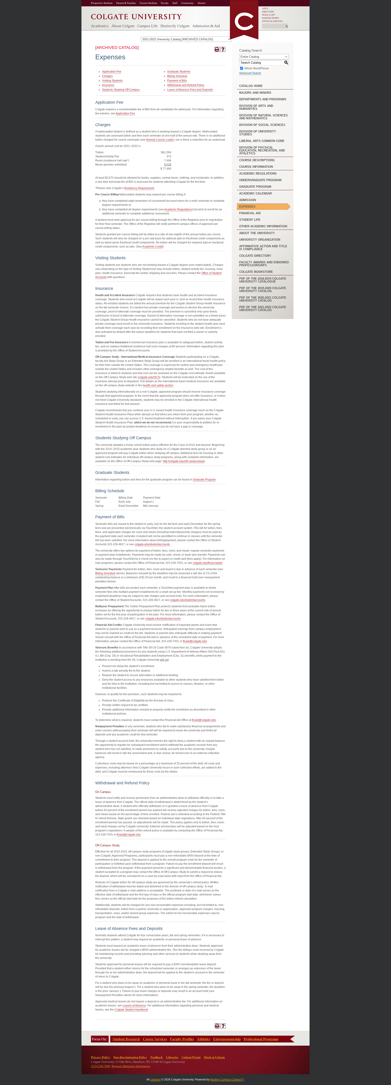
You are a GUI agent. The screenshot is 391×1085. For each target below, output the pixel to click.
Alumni (201, 3)
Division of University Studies (257, 133)
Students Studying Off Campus (121, 89)
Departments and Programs (262, 99)
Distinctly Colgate (175, 26)
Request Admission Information (131, 1066)
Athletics (203, 1039)
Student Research (126, 1039)
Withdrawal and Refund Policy (185, 85)
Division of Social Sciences (262, 125)
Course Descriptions (257, 160)
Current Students (148, 3)
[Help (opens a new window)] (222, 49)
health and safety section (158, 385)
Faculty (165, 3)
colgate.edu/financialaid (207, 562)
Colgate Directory (255, 255)
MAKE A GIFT (268, 15)
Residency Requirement (139, 188)
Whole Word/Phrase (256, 68)
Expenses (247, 206)
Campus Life (147, 26)
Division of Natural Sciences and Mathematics (263, 117)
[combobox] (186, 39)
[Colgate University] (136, 15)
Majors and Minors (255, 92)
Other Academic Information (263, 226)
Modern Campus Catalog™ (227, 1079)
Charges (107, 76)
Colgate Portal (191, 1057)
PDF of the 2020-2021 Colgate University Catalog (262, 299)
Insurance (108, 85)
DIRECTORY (268, 12)
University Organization (259, 239)
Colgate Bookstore (256, 272)
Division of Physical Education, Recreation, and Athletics (262, 150)
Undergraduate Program (260, 180)
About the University (257, 233)
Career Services (155, 1039)
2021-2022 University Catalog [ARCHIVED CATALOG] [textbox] (177, 39)
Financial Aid (250, 213)
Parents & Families (126, 3)
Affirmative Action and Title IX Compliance (263, 248)
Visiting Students (112, 80)
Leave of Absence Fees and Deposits (190, 89)
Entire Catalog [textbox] (250, 56)
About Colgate (123, 26)
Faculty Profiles (182, 1039)
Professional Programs (261, 1039)
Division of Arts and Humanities (256, 107)
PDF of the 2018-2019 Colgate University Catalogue (262, 280)
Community (187, 3)
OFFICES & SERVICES (272, 21)
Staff (174, 3)
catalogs (155, 1079)
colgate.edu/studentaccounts (152, 544)
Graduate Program (204, 479)
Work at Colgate (214, 1057)
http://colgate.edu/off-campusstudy (184, 461)
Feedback (156, 1057)
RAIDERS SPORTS (270, 18)
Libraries (172, 1057)
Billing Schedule (177, 76)
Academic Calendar (255, 193)
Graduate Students (178, 71)
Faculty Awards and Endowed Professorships (264, 264)
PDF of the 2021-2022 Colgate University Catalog (262, 308)
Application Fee (111, 71)
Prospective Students (101, 3)
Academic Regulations (178, 209)
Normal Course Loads (159, 139)
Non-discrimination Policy (130, 1057)
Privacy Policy (100, 1057)
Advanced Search (250, 73)
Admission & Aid (206, 26)
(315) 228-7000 (100, 1066)
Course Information (256, 166)
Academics (100, 26)
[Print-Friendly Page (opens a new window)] (217, 49)
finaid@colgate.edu (195, 641)
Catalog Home (251, 86)
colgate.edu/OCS (149, 377)
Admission (247, 200)
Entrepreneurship (227, 1039)
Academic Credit (152, 246)
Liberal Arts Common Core (261, 141)
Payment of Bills (177, 80)
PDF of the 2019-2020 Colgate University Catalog (262, 289)
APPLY (265, 8)
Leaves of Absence (134, 1005)
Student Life (249, 219)
